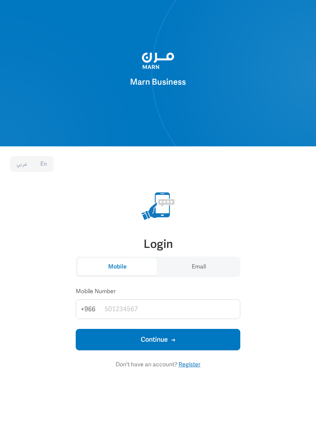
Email (199, 266)
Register (189, 364)
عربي (21, 163)
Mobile (117, 266)
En (43, 163)
